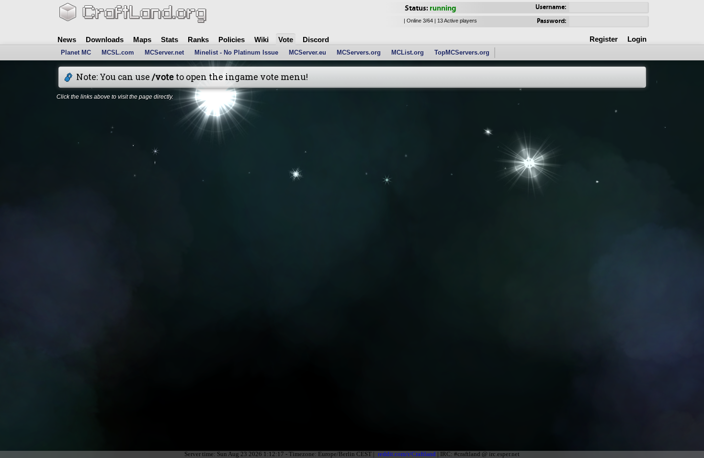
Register (604, 39)
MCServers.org (359, 52)
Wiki (261, 39)
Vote (285, 39)
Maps (142, 39)
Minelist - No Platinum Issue (236, 52)
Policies (231, 39)
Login (637, 39)
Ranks (198, 39)
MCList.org (407, 52)
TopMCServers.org (461, 52)
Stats (169, 39)
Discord (316, 39)
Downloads (105, 39)
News (66, 39)
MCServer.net (164, 52)
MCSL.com (118, 52)
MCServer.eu (307, 52)
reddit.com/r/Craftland (407, 454)
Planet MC (76, 52)
